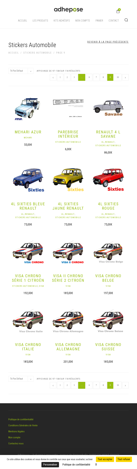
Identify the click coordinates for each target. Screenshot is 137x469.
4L (102, 142)
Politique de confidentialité (20, 419)
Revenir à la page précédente (108, 42)
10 (118, 77)
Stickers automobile (37, 52)
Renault (110, 142)
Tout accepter (105, 459)
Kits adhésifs (62, 20)
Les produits (40, 20)
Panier (99, 20)
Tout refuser (123, 459)
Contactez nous (16, 443)
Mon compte (82, 20)
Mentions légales (16, 431)
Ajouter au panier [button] (25, 145)
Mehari (28, 138)
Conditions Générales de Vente (23, 425)
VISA (41, 286)
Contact (114, 20)
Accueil (22, 20)
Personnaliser (50, 464)
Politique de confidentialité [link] (76, 464)
